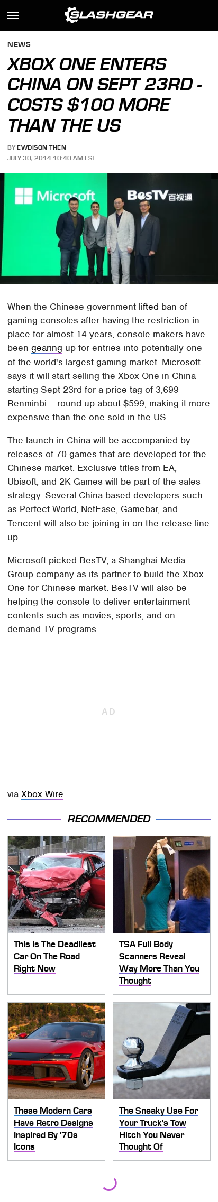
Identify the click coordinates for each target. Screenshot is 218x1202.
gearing (46, 348)
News (19, 45)
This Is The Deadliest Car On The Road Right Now (55, 956)
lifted (149, 306)
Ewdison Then (41, 147)
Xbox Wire (42, 794)
